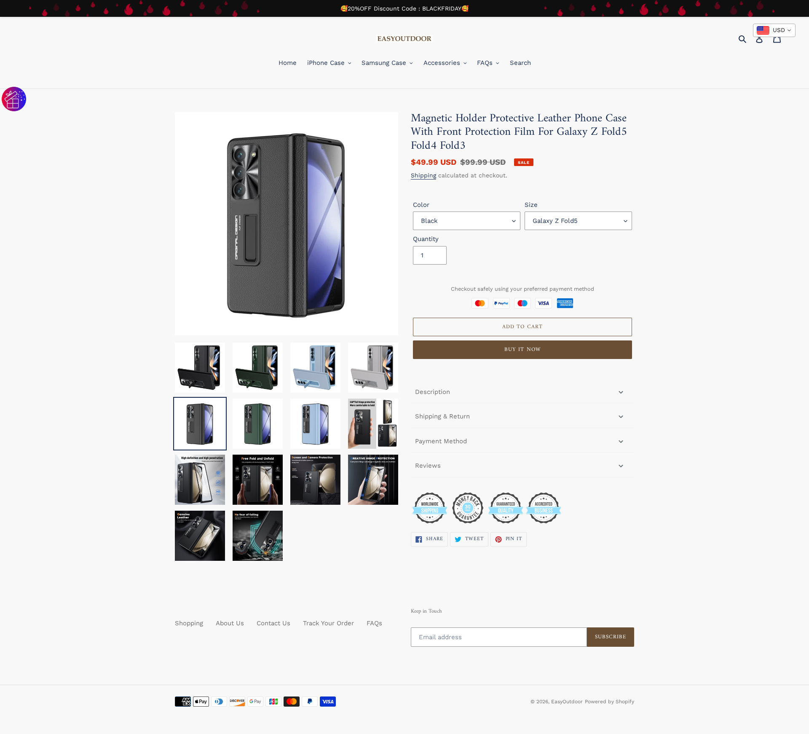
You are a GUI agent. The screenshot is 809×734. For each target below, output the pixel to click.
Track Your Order (328, 623)
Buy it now (522, 349)
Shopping (189, 623)
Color (421, 205)
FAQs (374, 623)
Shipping (423, 175)
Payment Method (441, 441)
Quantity (426, 239)
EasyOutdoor (567, 702)
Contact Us (273, 623)
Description (432, 392)
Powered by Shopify (609, 702)
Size (531, 205)
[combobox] (774, 30)
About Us (230, 623)
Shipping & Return (442, 416)
